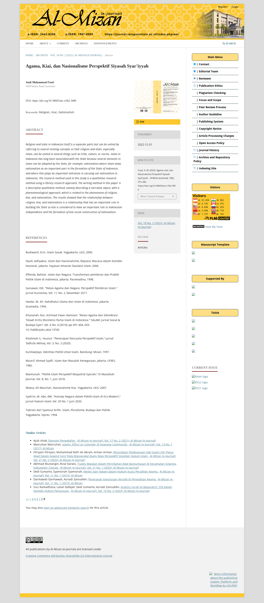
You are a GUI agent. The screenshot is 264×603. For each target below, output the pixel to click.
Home (29, 55)
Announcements (105, 43)
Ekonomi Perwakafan (62, 440)
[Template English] (193, 261)
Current (63, 43)
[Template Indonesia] (193, 253)
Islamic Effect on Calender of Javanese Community (95, 444)
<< (27, 499)
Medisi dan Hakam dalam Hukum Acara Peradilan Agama (120, 471)
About (44, 43)
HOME (30, 43)
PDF (142, 121)
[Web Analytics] (198, 227)
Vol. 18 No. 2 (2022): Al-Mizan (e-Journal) (76, 55)
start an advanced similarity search (66, 508)
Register (222, 6)
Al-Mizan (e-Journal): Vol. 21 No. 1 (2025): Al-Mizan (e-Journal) (99, 467)
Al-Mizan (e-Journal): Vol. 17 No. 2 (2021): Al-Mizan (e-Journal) (116, 440)
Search (230, 43)
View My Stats (214, 227)
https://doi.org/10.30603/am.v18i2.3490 (54, 100)
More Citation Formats (152, 196)
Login (235, 6)
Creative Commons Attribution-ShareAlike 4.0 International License (69, 556)
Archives (81, 43)
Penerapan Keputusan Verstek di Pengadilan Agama (122, 479)
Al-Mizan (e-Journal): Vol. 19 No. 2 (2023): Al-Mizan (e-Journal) (110, 491)
